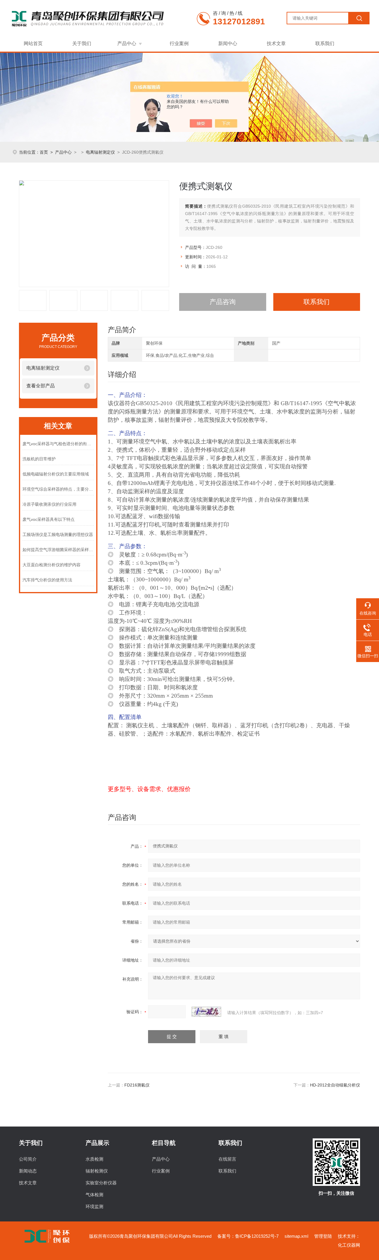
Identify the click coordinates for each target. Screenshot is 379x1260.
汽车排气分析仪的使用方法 (47, 580)
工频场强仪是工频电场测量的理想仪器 (58, 534)
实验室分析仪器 (101, 1182)
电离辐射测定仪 (100, 152)
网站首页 (33, 43)
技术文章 (276, 43)
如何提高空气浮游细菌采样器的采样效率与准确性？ (58, 549)
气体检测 (94, 1194)
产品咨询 (223, 302)
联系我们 (324, 43)
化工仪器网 (349, 1245)
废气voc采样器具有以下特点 (49, 519)
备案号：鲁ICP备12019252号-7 (248, 1236)
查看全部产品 (40, 385)
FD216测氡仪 (137, 1085)
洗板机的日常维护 (39, 458)
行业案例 (179, 43)
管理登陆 (323, 1236)
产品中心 (126, 43)
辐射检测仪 (97, 1170)
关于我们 (81, 43)
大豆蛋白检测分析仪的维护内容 (52, 564)
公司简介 (28, 1159)
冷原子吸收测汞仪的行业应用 (49, 504)
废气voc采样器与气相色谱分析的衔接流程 (58, 443)
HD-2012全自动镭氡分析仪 (335, 1085)
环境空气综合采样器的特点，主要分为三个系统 (58, 489)
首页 (44, 152)
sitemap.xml (296, 1236)
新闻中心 (227, 43)
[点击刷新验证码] (206, 1012)
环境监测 (94, 1206)
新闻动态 (28, 1170)
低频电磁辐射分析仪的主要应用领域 (56, 474)
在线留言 (227, 1159)
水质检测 (94, 1159)
